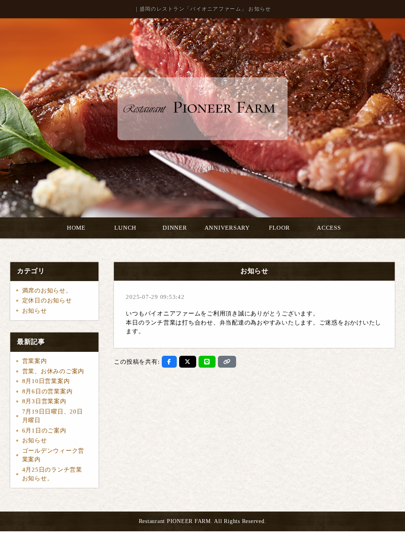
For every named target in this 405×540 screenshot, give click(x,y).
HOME (76, 228)
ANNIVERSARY (227, 228)
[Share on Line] (207, 362)
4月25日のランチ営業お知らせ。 (52, 474)
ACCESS (329, 228)
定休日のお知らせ (47, 300)
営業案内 (34, 361)
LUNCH (125, 228)
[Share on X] (187, 362)
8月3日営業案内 (44, 401)
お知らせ (34, 311)
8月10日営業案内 (46, 381)
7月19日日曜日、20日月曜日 (52, 416)
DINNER (175, 228)
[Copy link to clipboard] (227, 362)
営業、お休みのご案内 (53, 371)
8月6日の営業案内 (47, 391)
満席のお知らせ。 (47, 290)
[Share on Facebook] (169, 362)
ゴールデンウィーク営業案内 (53, 455)
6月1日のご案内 (44, 430)
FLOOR (279, 228)
